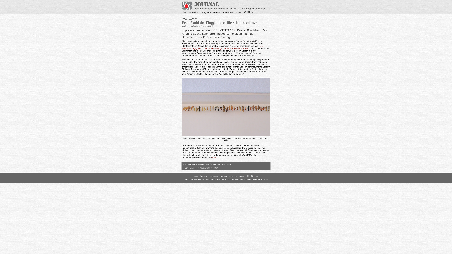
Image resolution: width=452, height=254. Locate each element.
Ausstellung (189, 19)
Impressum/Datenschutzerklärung (196, 179)
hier (214, 157)
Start (185, 12)
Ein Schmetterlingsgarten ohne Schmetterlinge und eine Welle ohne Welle (222, 47)
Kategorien (205, 12)
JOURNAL (206, 4)
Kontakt (238, 12)
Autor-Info (228, 12)
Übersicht (194, 12)
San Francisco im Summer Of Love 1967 (201, 168)
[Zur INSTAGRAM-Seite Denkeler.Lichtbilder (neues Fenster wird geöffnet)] (249, 12)
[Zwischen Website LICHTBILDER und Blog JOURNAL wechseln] (245, 12)
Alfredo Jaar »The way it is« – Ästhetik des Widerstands (208, 164)
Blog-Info (217, 12)
